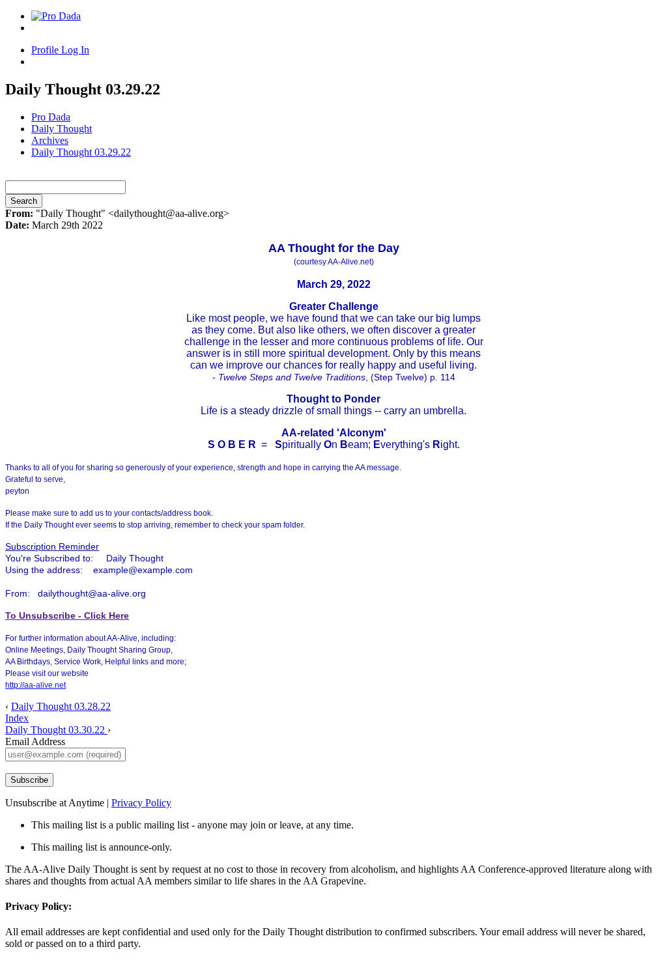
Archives (49, 140)
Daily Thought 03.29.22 (81, 152)
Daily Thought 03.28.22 (61, 706)
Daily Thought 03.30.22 (56, 729)
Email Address (35, 741)
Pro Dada (50, 116)
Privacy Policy (141, 802)
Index (17, 718)
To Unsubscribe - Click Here (67, 615)
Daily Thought (61, 128)
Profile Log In (60, 49)
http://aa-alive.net (35, 685)
